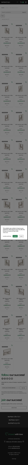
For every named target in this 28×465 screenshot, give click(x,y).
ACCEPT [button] (15, 236)
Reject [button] (21, 236)
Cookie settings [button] (7, 236)
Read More (5, 232)
